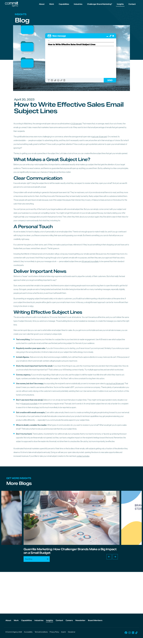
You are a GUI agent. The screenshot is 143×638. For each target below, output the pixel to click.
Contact (132, 4)
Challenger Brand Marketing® (99, 4)
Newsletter (80, 620)
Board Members (95, 620)
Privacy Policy (54, 632)
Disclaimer (71, 632)
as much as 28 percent (115, 383)
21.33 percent (76, 124)
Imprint (63, 632)
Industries (78, 4)
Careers (69, 620)
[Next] (115, 556)
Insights (120, 4)
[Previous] (109, 556)
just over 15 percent (99, 137)
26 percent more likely (90, 261)
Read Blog (28, 559)
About (41, 4)
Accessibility (28, 632)
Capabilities (64, 4)
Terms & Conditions (41, 632)
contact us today (83, 456)
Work (51, 4)
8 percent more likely (30, 404)
